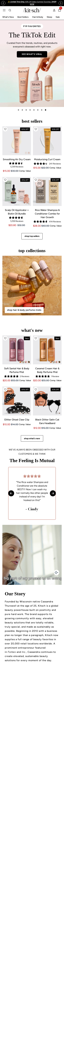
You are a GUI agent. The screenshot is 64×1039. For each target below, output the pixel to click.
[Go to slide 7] (41, 110)
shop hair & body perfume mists (24, 310)
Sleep (49, 17)
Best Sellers (23, 17)
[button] (5, 129)
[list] (32, 63)
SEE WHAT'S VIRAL (32, 54)
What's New (8, 17)
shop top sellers (32, 236)
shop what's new (32, 438)
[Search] (10, 10)
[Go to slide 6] (37, 110)
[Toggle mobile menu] (4, 10)
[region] (32, 3)
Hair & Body (37, 17)
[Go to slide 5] (34, 110)
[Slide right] (61, 3)
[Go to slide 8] (45, 110)
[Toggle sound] (56, 572)
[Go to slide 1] (18, 110)
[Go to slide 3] (26, 110)
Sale (58, 17)
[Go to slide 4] (30, 110)
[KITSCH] (32, 10)
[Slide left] (3, 3)
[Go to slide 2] (22, 110)
